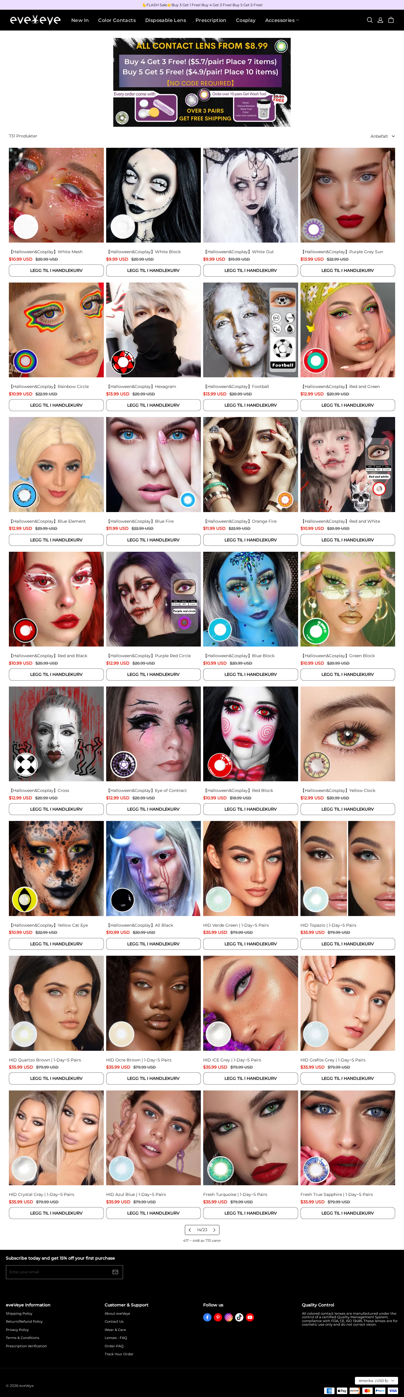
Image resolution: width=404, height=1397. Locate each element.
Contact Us (114, 1322)
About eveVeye (117, 1314)
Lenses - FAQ (116, 1338)
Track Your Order (119, 1354)
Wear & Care (115, 1330)
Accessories (280, 20)
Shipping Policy (19, 1314)
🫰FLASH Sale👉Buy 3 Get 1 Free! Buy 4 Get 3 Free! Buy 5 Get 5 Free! (202, 5)
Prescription (211, 20)
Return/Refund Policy (24, 1322)
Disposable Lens (165, 20)
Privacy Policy (17, 1330)
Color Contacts (117, 20)
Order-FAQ (114, 1346)
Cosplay (246, 20)
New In (80, 20)
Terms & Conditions (22, 1338)
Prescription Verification (26, 1346)
